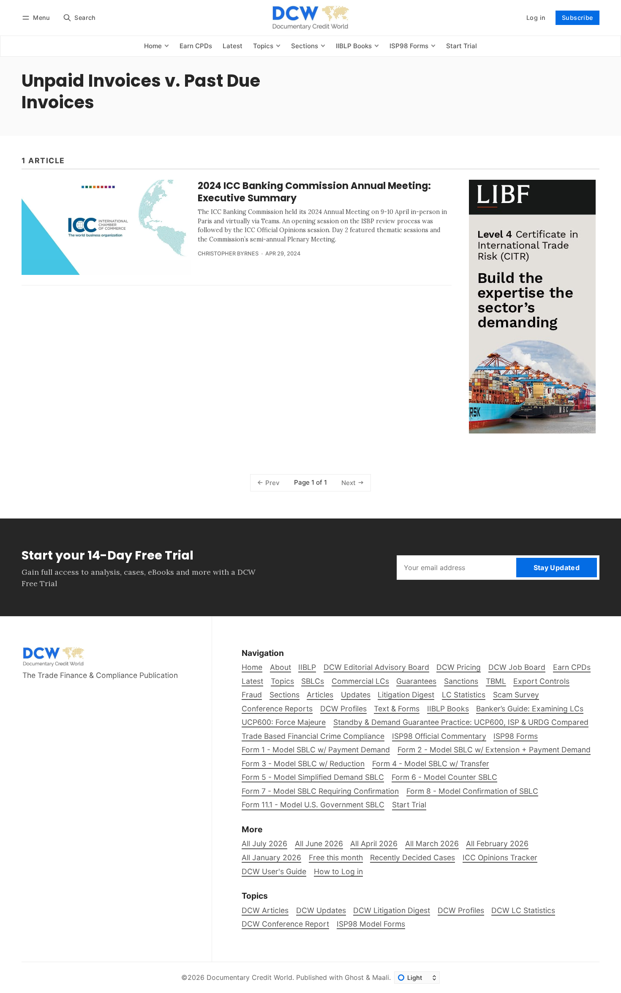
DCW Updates (321, 910)
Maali (380, 977)
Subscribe (577, 17)
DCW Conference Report (285, 923)
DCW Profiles (461, 910)
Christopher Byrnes (228, 253)
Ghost (354, 977)
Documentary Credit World (249, 977)
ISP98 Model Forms (371, 923)
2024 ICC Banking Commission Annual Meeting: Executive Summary (314, 192)
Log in (535, 17)
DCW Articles (265, 910)
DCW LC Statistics (523, 910)
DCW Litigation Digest (391, 910)
